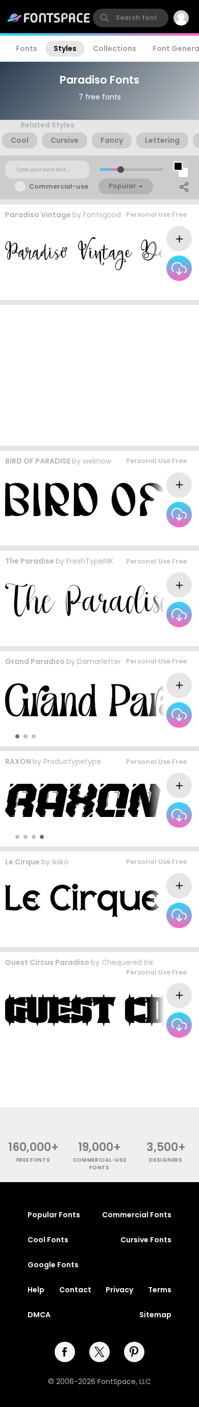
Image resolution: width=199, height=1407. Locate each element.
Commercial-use (58, 186)
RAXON (18, 761)
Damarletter (99, 661)
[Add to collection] (179, 238)
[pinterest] (134, 1352)
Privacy (119, 1290)
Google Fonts (53, 1265)
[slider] (120, 169)
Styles (65, 48)
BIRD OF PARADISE (37, 461)
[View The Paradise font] (89, 600)
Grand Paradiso (35, 661)
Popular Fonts (54, 1215)
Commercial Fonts (136, 1215)
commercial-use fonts (100, 1163)
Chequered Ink (128, 962)
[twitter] (99, 1352)
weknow (97, 461)
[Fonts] (49, 17)
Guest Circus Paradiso (47, 962)
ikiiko (60, 862)
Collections (114, 48)
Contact (75, 1290)
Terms (159, 1290)
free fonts (33, 1160)
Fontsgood (102, 215)
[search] (130, 18)
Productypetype (72, 761)
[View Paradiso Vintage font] (93, 253)
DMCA (39, 1315)
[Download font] (179, 268)
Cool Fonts (48, 1240)
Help (36, 1290)
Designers (165, 1160)
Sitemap (155, 1315)
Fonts (26, 48)
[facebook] (65, 1352)
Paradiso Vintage (38, 215)
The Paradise (29, 561)
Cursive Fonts (145, 1240)
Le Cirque (22, 862)
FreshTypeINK (89, 561)
